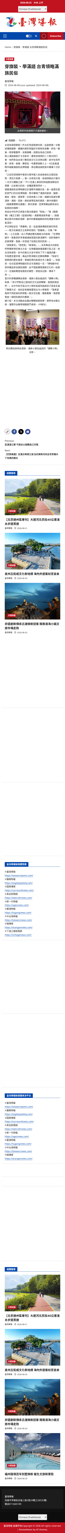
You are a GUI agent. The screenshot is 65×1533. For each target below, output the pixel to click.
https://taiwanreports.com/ (19, 875)
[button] (5, 36)
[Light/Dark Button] (29, 36)
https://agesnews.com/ (17, 905)
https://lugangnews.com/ (18, 912)
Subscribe (55, 36)
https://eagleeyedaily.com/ (19, 882)
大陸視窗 (9, 59)
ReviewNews (25, 1529)
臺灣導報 (9, 81)
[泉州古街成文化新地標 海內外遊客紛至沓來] (32, 551)
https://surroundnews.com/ (19, 890)
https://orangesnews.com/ (18, 927)
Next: (31, 454)
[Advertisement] (32, 393)
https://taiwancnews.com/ (18, 919)
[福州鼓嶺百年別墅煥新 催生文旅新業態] (32, 1451)
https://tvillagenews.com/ (18, 934)
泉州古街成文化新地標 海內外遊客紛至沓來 (32, 574)
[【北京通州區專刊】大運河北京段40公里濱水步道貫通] (32, 497)
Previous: (21, 442)
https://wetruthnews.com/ (18, 897)
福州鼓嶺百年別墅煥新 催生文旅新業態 (29, 1474)
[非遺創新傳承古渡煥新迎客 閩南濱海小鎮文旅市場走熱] (32, 601)
